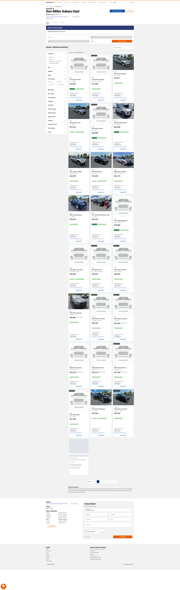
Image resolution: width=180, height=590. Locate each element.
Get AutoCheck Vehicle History (75, 97)
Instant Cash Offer (92, 2)
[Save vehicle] (88, 56)
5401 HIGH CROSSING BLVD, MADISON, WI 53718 (57, 16)
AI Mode (113, 2)
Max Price (59, 81)
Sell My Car (83, 2)
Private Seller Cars (75, 2)
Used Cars (60, 2)
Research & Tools (102, 2)
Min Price (50, 81)
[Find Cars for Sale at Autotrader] (51, 2)
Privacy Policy (87, 544)
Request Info (79, 100)
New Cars (67, 2)
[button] (131, 2)
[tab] (48, 22)
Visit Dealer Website (117, 11)
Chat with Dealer (52, 533)
